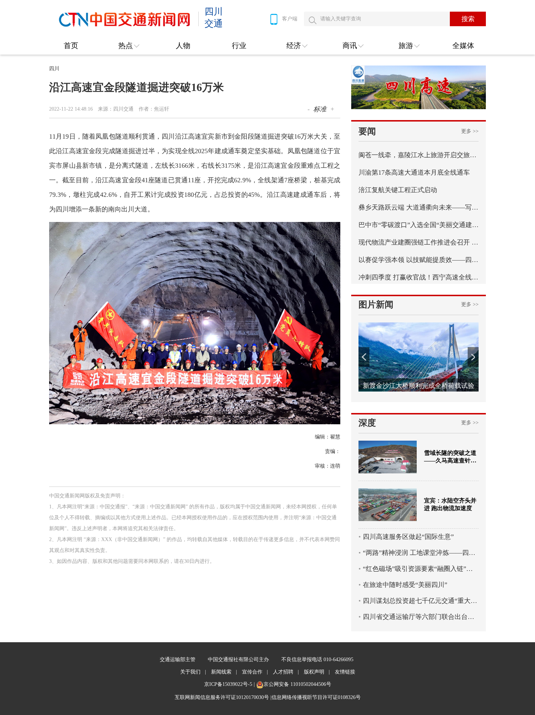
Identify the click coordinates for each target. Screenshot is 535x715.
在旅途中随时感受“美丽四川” (405, 584)
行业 (239, 45)
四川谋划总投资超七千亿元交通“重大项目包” (421, 600)
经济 (293, 45)
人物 (183, 45)
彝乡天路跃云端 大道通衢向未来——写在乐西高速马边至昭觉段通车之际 (418, 207)
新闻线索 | (224, 672)
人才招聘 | (286, 672)
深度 (367, 423)
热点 (125, 45)
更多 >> (470, 131)
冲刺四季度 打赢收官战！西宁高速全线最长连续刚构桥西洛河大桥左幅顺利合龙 (418, 277)
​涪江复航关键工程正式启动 (397, 190)
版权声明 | (317, 672)
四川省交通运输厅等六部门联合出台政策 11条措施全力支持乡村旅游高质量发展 (421, 616)
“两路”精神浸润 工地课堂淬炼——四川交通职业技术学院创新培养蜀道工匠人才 (421, 552)
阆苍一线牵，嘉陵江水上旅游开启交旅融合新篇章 (418, 155)
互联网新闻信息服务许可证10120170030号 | (223, 697)
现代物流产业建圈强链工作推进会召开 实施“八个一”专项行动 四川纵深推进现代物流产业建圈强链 (418, 242)
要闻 (367, 131)
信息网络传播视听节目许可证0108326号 (316, 697)
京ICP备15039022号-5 (228, 684)
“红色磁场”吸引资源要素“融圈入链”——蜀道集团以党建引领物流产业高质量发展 (421, 568)
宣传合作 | (255, 672)
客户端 (289, 18)
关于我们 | (193, 672)
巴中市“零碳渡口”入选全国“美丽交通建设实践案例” (418, 225)
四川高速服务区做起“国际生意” (408, 536)
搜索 (468, 19)
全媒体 (463, 45)
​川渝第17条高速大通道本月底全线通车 (414, 172)
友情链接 (345, 672)
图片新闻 (375, 304)
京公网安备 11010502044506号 (297, 684)
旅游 (406, 45)
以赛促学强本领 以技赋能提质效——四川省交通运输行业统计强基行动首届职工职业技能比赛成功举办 (418, 259)
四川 (54, 68)
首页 (71, 45)
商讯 (349, 45)
